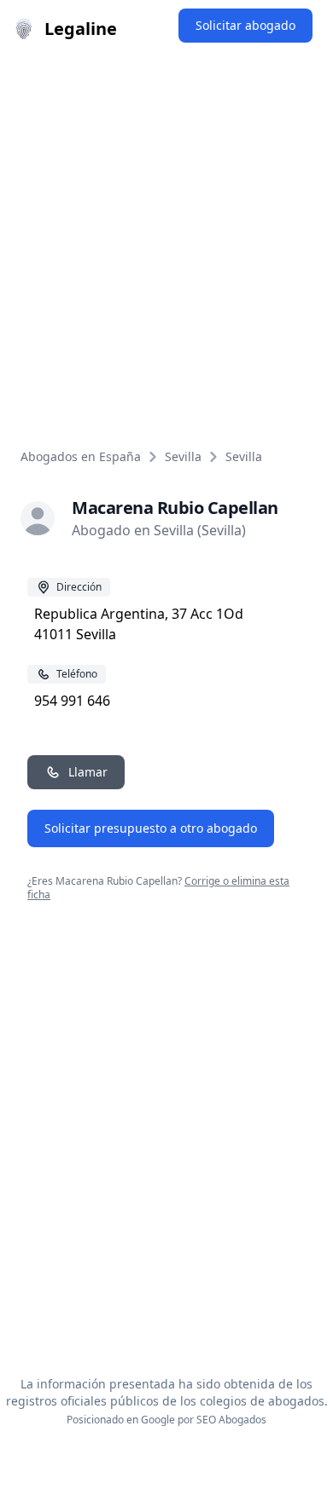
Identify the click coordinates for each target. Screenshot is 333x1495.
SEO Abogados (231, 1419)
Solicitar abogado (245, 25)
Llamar (88, 772)
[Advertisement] (166, 232)
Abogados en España (80, 456)
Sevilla (183, 456)
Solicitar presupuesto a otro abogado (150, 828)
